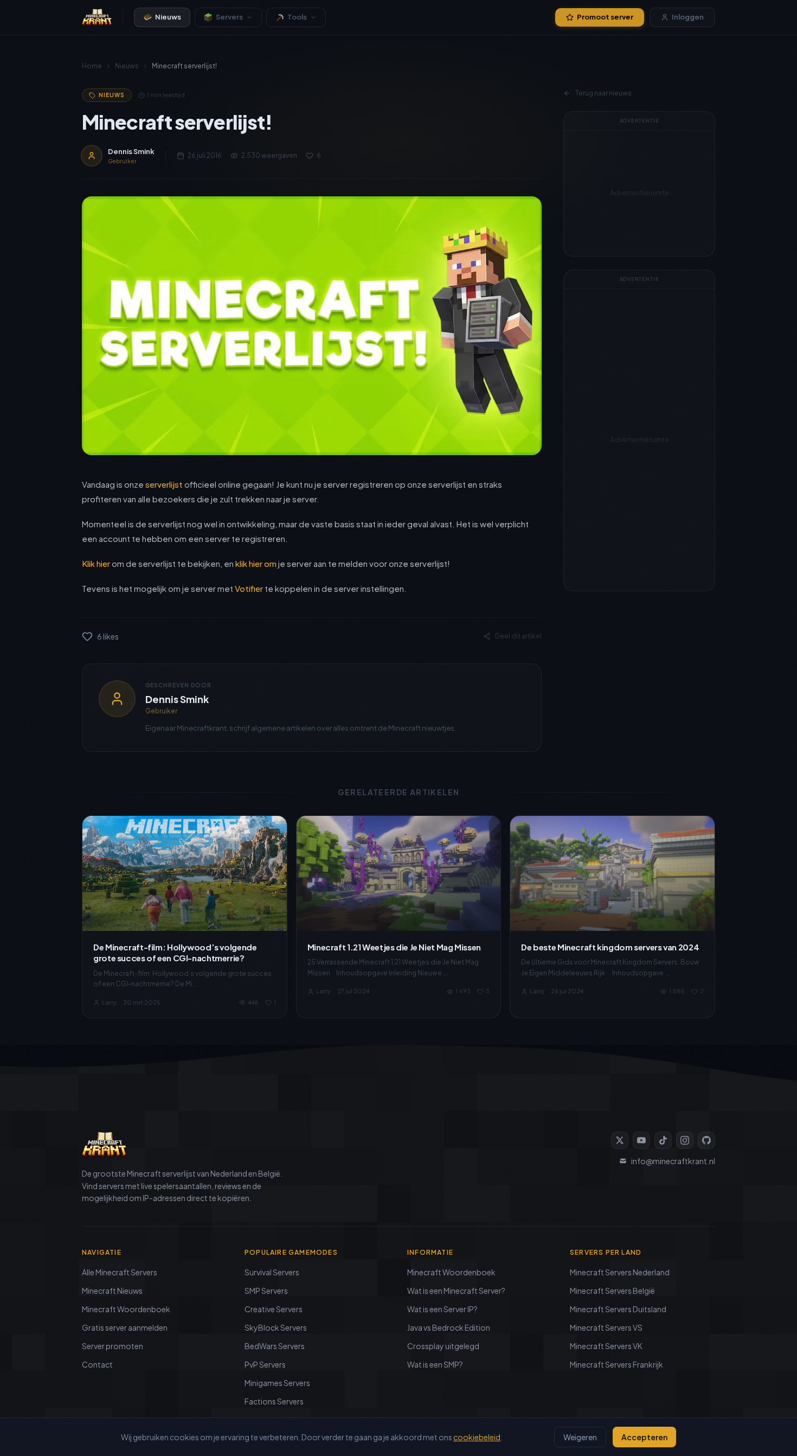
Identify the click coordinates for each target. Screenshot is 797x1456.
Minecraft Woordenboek (126, 1309)
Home (92, 66)
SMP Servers (266, 1290)
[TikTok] (663, 1140)
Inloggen (688, 16)
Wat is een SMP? (435, 1364)
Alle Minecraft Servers (119, 1272)
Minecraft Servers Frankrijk (616, 1364)
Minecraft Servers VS (606, 1327)
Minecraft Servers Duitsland (618, 1309)
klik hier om (256, 563)
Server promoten (112, 1346)
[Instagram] (684, 1140)
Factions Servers (274, 1401)
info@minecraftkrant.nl (673, 1161)
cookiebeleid (476, 1437)
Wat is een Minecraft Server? (456, 1290)
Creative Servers (274, 1309)
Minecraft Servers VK (606, 1346)
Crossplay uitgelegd (443, 1346)
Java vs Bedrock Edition (448, 1327)
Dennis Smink (177, 699)
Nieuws (168, 16)
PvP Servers (265, 1364)
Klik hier (96, 563)
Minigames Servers (277, 1383)
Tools (297, 16)
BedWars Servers (275, 1346)
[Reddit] (706, 1140)
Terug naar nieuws (603, 93)
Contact (97, 1364)
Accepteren (644, 1437)
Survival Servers (272, 1272)
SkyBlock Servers (276, 1327)
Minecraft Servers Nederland (620, 1272)
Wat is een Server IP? (442, 1309)
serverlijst (164, 484)
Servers (229, 16)
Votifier (249, 588)
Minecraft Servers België (612, 1290)
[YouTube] (641, 1140)
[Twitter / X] (619, 1140)
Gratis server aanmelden (125, 1327)
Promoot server (605, 16)
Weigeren (580, 1437)
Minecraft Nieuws (112, 1290)
